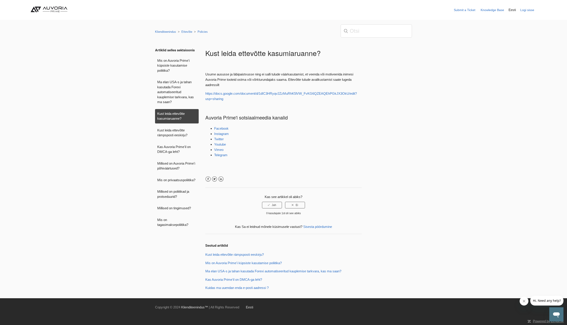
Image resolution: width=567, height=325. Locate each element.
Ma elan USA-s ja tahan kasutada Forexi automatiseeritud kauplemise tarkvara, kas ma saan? (175, 92)
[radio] (272, 205)
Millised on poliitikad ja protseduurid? (173, 194)
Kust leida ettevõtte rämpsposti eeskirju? (172, 132)
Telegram (220, 155)
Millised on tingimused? (174, 208)
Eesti (512, 10)
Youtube (220, 144)
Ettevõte (186, 31)
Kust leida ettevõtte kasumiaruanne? (171, 116)
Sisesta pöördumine (317, 227)
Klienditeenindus (165, 31)
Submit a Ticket (464, 10)
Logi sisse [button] (527, 10)
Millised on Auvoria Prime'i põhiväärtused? (176, 166)
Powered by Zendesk (548, 321)
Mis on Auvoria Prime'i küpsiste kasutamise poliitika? (173, 65)
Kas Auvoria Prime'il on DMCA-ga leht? (174, 149)
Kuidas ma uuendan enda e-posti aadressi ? (237, 288)
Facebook (221, 128)
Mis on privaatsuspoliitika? (176, 180)
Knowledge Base (492, 10)
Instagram (221, 134)
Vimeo (218, 150)
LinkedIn (221, 179)
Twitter (219, 139)
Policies (203, 31)
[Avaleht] (50, 13)
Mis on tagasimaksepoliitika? (172, 222)
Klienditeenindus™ (194, 307)
